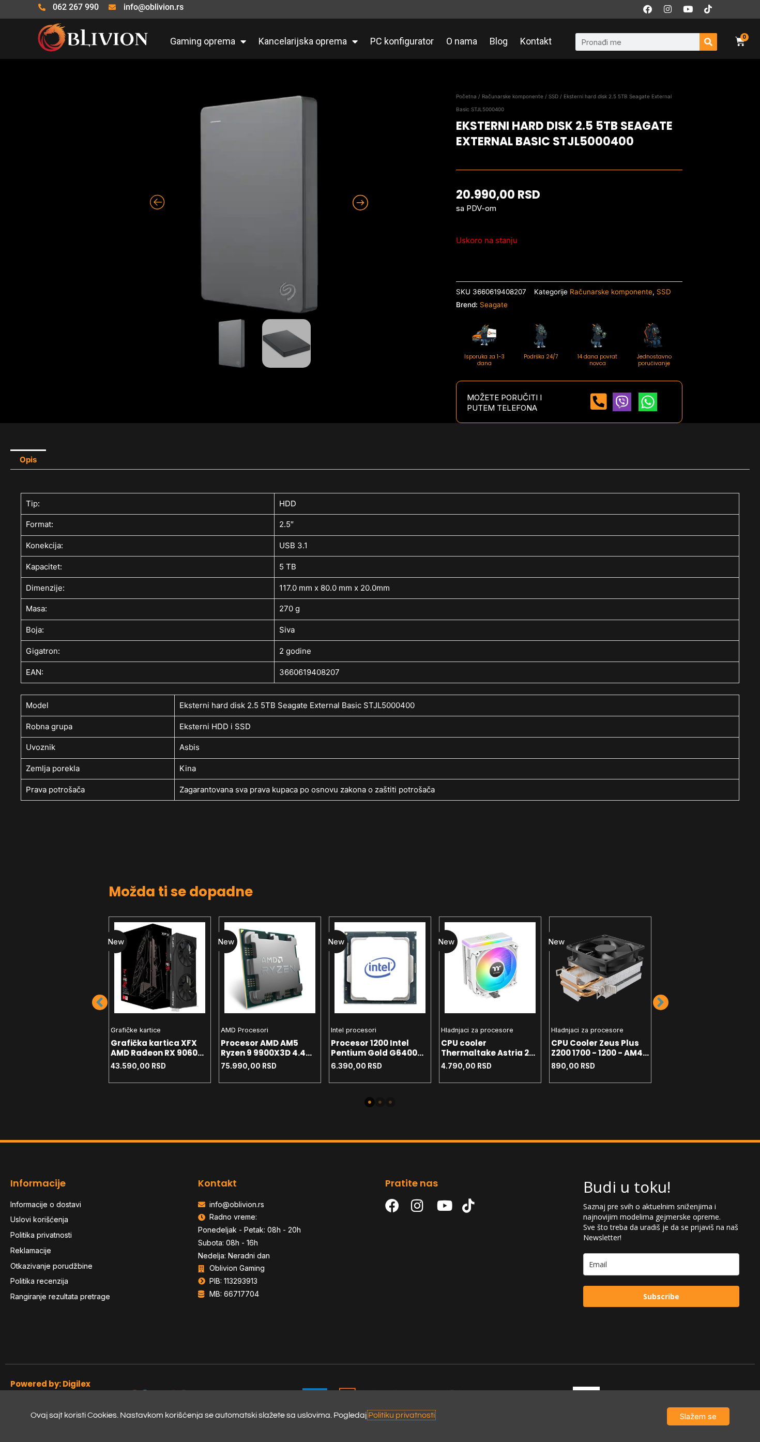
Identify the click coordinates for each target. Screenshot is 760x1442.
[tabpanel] (160, 1000)
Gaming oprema (202, 41)
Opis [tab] (28, 459)
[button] (100, 1002)
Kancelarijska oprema (303, 41)
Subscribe (661, 1296)
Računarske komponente (512, 96)
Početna (466, 96)
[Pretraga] (708, 42)
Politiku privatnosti (401, 1415)
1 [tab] (369, 1102)
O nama (461, 41)
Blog (499, 41)
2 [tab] (380, 1102)
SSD (553, 96)
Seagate (494, 305)
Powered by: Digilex (50, 1383)
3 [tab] (390, 1102)
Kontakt (536, 41)
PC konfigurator (402, 41)
